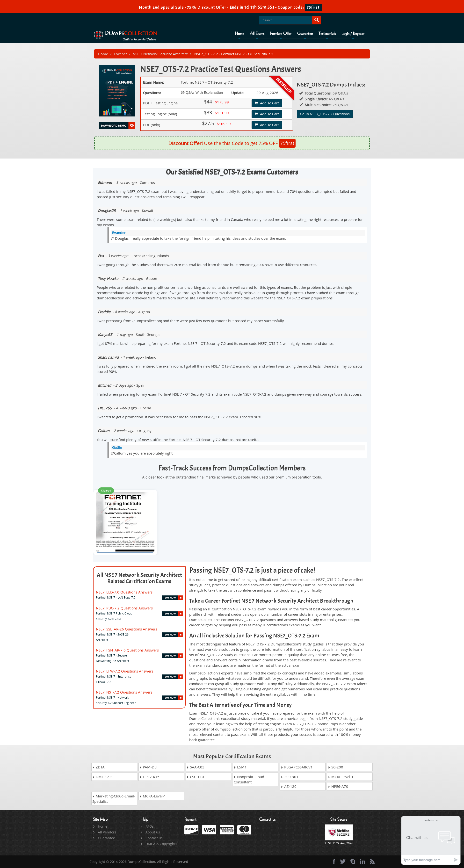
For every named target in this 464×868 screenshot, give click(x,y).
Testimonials (327, 33)
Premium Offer (280, 33)
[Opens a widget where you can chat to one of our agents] (430, 840)
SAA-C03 (196, 767)
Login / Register (352, 33)
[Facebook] (334, 861)
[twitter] (343, 861)
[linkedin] (362, 861)
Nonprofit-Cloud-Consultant (249, 779)
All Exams (257, 33)
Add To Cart (268, 103)
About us (152, 832)
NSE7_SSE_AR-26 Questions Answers (126, 629)
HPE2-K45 (151, 776)
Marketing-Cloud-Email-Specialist (113, 799)
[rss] (372, 861)
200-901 (290, 776)
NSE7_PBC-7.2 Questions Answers (124, 608)
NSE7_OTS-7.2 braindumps (315, 723)
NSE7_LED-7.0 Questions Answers (124, 592)
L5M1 (241, 767)
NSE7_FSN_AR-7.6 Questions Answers (127, 650)
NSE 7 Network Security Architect (160, 53)
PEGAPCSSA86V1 (298, 767)
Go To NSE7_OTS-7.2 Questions (325, 114)
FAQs (149, 826)
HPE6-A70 (339, 786)
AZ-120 (290, 786)
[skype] (352, 861)
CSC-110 (196, 776)
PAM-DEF (150, 767)
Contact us (154, 838)
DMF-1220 (104, 776)
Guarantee (305, 33)
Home (239, 33)
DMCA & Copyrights (161, 844)
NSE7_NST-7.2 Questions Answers (124, 692)
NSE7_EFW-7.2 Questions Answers (124, 671)
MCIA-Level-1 (342, 776)
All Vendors (107, 832)
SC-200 (336, 767)
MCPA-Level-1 (154, 796)
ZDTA (100, 767)
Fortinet (120, 53)
